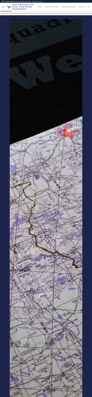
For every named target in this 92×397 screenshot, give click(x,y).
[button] (38, 1)
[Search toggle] (88, 7)
